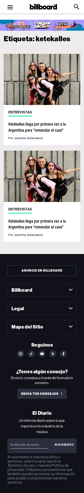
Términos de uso (21, 465)
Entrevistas (20, 112)
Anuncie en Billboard (41, 270)
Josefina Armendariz (28, 138)
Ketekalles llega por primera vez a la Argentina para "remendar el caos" (37, 127)
